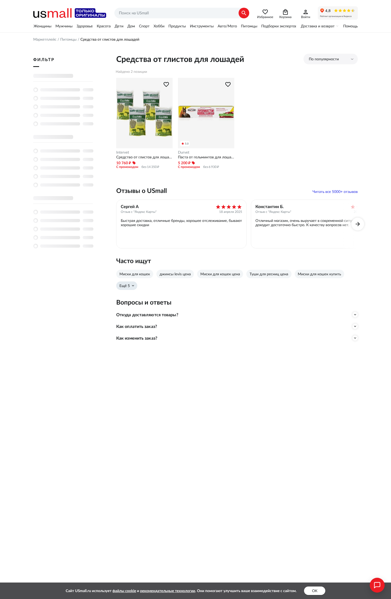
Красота (104, 26)
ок (314, 591)
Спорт (144, 26)
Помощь (350, 26)
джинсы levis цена (175, 274)
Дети (119, 26)
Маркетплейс (44, 39)
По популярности (324, 59)
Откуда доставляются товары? (147, 314)
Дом (131, 26)
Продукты (177, 26)
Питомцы (249, 26)
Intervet (122, 152)
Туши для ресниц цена (268, 274)
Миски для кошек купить (319, 274)
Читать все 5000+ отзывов (335, 191)
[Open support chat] (377, 585)
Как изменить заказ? (136, 338)
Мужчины (63, 26)
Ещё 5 (124, 286)
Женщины (42, 26)
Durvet (183, 152)
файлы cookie (124, 591)
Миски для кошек (134, 274)
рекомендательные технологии (167, 591)
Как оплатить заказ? (136, 326)
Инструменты (202, 26)
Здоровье (85, 26)
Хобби (158, 26)
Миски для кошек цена (220, 274)
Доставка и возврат (318, 26)
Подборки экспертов (279, 26)
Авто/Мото (227, 26)
